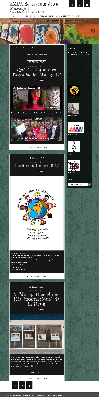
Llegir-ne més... (36, 372)
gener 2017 (14, 47)
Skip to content (5, 1)
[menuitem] (12, 16)
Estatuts (79, 16)
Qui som (19, 16)
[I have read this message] (97, 395)
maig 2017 (31, 47)
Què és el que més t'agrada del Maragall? (37, 72)
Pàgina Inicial (22, 47)
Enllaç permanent (33, 147)
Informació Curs (45, 16)
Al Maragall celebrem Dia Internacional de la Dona (37, 299)
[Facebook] (72, 3)
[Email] (87, 3)
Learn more (59, 395)
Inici (12, 16)
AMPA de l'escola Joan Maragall (34, 6)
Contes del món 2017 (36, 165)
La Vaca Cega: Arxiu (64, 16)
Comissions (31, 16)
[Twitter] (80, 3)
